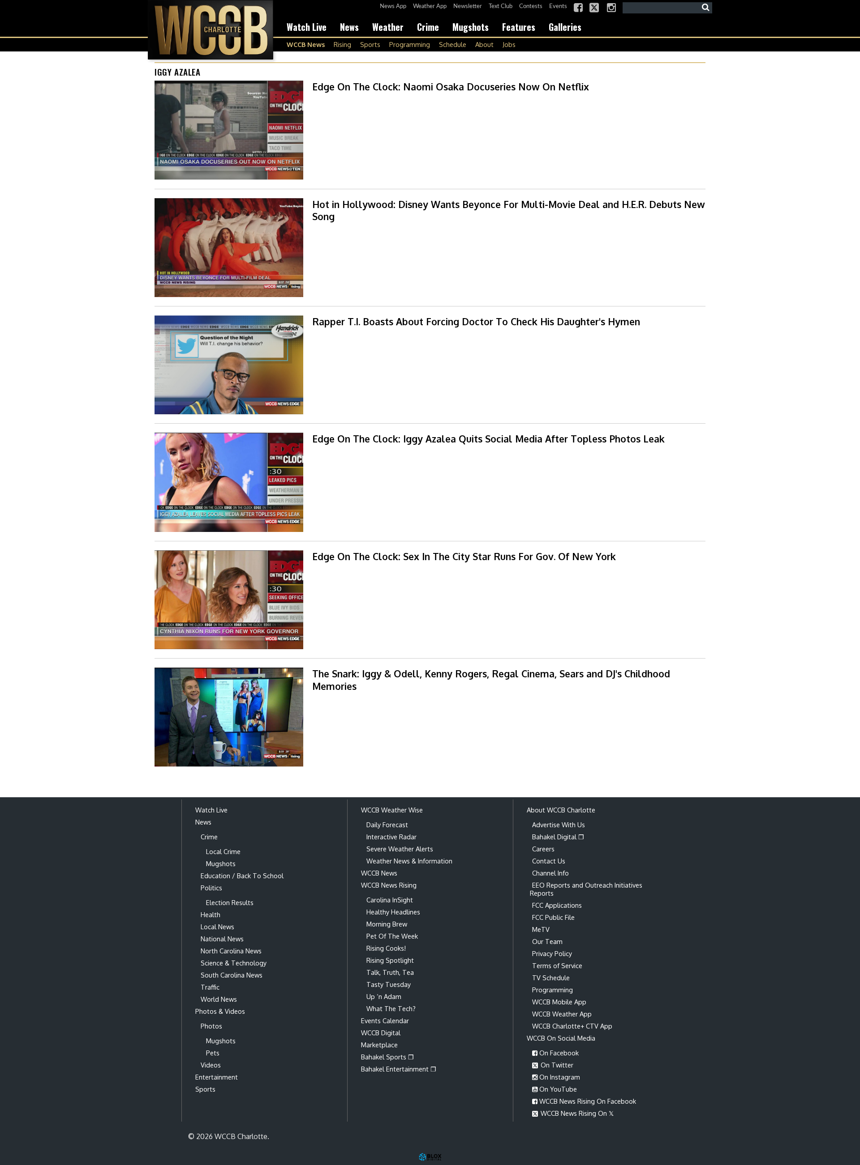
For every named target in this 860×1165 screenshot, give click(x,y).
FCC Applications (557, 905)
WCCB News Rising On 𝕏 (576, 1113)
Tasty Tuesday (388, 984)
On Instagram (559, 1077)
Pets (212, 1053)
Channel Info (550, 873)
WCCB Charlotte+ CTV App (572, 1026)
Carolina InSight (389, 900)
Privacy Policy (552, 953)
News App (393, 6)
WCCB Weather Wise (392, 810)
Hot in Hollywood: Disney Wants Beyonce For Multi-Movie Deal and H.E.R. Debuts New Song (508, 210)
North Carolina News (231, 951)
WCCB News (306, 44)
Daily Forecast (387, 825)
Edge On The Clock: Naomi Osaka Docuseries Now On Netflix (450, 87)
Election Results (230, 902)
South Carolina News (231, 975)
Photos (211, 1026)
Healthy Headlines (393, 912)
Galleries (565, 27)
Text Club (500, 6)
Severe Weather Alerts (399, 849)
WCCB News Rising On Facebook (587, 1101)
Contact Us (548, 861)
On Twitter (556, 1065)
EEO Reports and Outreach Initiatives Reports (586, 889)
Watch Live (307, 27)
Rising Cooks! (386, 948)
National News (222, 939)
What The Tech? (391, 1008)
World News (219, 999)
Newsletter (467, 6)
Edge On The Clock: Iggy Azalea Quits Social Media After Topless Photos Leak (488, 439)
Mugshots (470, 27)
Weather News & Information (409, 861)
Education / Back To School (242, 876)
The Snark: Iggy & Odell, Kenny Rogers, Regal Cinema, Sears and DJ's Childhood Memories (491, 680)
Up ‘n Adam (383, 996)
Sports (370, 44)
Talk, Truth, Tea (390, 972)
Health (210, 914)
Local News (217, 927)
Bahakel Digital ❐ (558, 837)
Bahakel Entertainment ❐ (398, 1069)
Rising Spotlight (390, 960)
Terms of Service (557, 965)
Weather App (430, 6)
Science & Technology (234, 963)
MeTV (541, 929)
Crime (428, 27)
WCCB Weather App (562, 1014)
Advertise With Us (558, 825)
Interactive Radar (391, 837)
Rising (342, 44)
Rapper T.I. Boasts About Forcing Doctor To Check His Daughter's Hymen (476, 321)
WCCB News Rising (389, 885)
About (484, 44)
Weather (388, 27)
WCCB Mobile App (559, 1002)
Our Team (547, 941)
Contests (530, 6)
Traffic (210, 987)
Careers (543, 849)
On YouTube (557, 1089)
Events (558, 6)
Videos (211, 1065)
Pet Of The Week (392, 936)
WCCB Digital (380, 1033)
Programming (409, 44)
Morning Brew (386, 924)
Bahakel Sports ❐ (387, 1057)
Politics (211, 888)
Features (518, 27)
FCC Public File (553, 917)
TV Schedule (551, 978)
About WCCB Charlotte (561, 810)
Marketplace (379, 1045)
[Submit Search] (705, 7)
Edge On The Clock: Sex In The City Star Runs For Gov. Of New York (464, 556)
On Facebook (558, 1053)
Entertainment (216, 1077)
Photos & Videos (220, 1011)
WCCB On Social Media (561, 1038)
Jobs (509, 44)
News (349, 27)
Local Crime (223, 851)
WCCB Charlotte (210, 30)
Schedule (452, 44)
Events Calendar (385, 1020)
